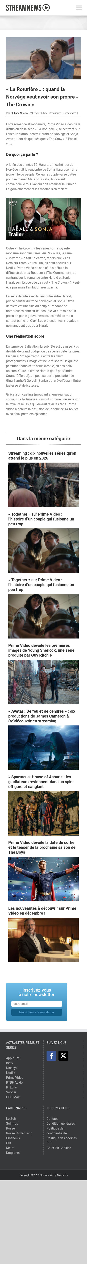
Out (8, 1143)
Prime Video (69, 113)
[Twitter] (63, 1056)
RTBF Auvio (14, 1082)
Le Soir (11, 1119)
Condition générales (61, 1123)
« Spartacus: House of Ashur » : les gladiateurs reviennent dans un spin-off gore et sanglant (41, 781)
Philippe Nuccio (19, 113)
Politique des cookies (62, 1138)
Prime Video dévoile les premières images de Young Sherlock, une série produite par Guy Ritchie (41, 650)
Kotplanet (13, 1153)
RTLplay (12, 1087)
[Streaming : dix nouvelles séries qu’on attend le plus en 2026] (43, 465)
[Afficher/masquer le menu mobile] (79, 7)
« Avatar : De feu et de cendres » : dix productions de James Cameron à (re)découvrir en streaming (41, 716)
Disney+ (12, 1068)
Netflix (10, 1073)
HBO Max (13, 1097)
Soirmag (12, 1123)
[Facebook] (51, 1056)
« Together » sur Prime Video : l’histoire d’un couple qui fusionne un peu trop (41, 519)
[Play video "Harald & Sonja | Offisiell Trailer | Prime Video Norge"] (43, 219)
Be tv (9, 1063)
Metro (10, 1148)
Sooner (11, 1092)
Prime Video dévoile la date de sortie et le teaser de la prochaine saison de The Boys (41, 847)
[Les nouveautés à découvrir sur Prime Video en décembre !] (43, 920)
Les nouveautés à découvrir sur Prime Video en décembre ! (42, 911)
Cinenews (13, 1138)
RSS (50, 1143)
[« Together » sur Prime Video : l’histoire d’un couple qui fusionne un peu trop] (43, 531)
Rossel (11, 1128)
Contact (52, 1119)
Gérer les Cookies (59, 1148)
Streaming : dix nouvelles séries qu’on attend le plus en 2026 (42, 456)
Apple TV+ (13, 1058)
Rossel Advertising (19, 1133)
